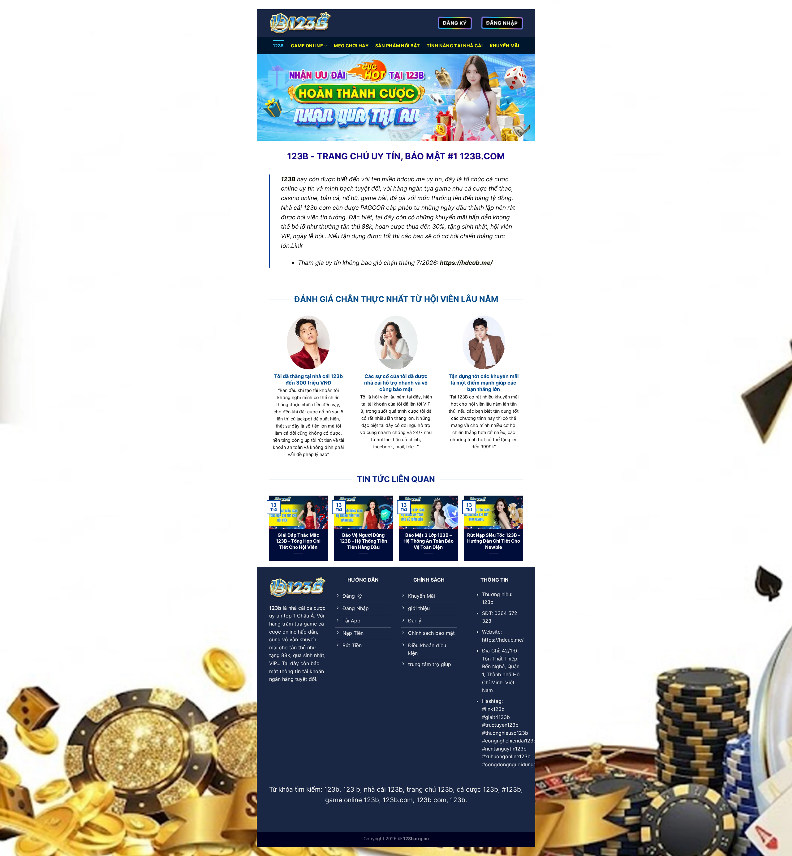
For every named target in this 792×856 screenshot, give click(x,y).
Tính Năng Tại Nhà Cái (455, 45)
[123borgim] (300, 23)
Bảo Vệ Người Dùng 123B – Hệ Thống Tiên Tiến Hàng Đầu (363, 541)
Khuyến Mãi (504, 45)
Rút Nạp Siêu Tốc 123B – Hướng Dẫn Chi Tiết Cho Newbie (493, 541)
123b (278, 45)
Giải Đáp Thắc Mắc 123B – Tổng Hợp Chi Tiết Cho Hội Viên (298, 541)
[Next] (522, 530)
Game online (307, 45)
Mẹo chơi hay (351, 45)
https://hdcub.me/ (466, 262)
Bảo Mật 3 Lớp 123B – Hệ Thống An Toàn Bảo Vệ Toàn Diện (428, 541)
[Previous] (269, 530)
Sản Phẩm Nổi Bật (397, 45)
